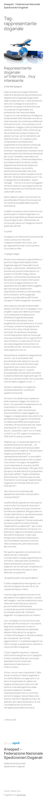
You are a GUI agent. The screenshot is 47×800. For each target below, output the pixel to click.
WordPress (21, 795)
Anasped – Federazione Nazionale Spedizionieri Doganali (22, 6)
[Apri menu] (39, 6)
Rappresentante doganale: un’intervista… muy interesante (19, 74)
